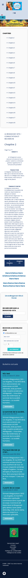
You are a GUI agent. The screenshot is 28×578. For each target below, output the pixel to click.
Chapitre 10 (11, 83)
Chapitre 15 (11, 108)
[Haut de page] (4, 574)
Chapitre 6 (11, 63)
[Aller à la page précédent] (11, 256)
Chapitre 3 (11, 48)
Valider (8, 316)
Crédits (13, 549)
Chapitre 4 (11, 53)
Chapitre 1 (11, 38)
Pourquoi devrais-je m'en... (11, 451)
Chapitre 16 (11, 113)
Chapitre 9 (11, 78)
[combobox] (14, 313)
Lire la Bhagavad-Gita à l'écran (14, 297)
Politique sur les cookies (14, 553)
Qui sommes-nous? (13, 543)
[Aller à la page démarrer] (7, 256)
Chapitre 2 (11, 43)
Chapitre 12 (11, 93)
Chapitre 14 (11, 103)
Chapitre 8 (11, 73)
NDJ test (6, 373)
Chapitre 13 (11, 98)
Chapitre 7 (11, 68)
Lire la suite (8, 406)
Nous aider (13, 547)
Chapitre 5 (11, 58)
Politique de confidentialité (13, 551)
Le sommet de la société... (14, 412)
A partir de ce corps (11, 488)
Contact (13, 545)
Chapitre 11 (11, 88)
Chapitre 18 (11, 123)
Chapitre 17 (11, 118)
